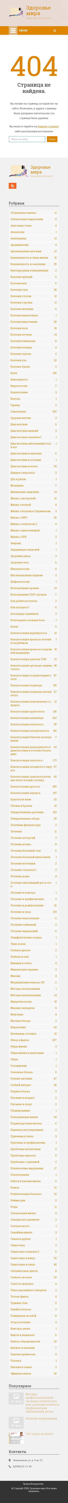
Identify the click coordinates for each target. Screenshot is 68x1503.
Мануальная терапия (33, 969)
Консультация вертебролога (33, 633)
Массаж (33, 976)
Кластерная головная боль (33, 620)
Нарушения (33, 1027)
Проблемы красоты (33, 1155)
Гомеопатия (33, 411)
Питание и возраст (33, 1097)
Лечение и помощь (33, 892)
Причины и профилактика (33, 1142)
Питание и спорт (33, 1104)
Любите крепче (33, 950)
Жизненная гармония (33, 492)
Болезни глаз (33, 289)
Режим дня (33, 1200)
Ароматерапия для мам (33, 251)
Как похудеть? (33, 607)
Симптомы (33, 1245)
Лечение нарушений (33, 931)
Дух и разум (33, 479)
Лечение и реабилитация (33, 905)
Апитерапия (33, 238)
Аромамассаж (33, 244)
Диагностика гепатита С (33, 437)
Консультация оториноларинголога (33, 677)
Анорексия (33, 232)
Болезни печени (33, 334)
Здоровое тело (33, 562)
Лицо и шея (33, 944)
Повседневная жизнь (33, 1117)
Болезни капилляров (33, 315)
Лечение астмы (33, 844)
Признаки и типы (33, 1136)
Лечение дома (33, 876)
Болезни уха (33, 360)
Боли (33, 373)
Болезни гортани (33, 302)
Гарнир (33, 405)
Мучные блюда (33, 1020)
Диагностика (33, 424)
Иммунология (33, 568)
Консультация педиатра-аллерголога (33, 693)
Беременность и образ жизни (33, 257)
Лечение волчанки (33, 863)
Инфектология (33, 581)
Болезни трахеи (33, 353)
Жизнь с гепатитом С (33, 524)
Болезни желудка (33, 309)
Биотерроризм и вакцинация (33, 270)
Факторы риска (33, 1328)
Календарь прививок (33, 613)
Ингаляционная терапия (33, 575)
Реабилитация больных (33, 1194)
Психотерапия (33, 1174)
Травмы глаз (33, 1303)
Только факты (33, 1296)
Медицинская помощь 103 (33, 982)
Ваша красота (33, 379)
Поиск (52, 139)
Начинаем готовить (33, 1033)
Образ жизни (33, 1046)
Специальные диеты (33, 1271)
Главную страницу (48, 126)
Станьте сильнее (33, 1277)
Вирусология (33, 385)
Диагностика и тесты (33, 466)
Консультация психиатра (33, 718)
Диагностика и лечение (33, 459)
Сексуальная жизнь (33, 1213)
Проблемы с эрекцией (33, 1162)
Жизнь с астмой (33, 504)
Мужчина (33, 1014)
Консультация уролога (33, 786)
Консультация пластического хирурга (33, 703)
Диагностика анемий (33, 430)
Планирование (33, 1110)
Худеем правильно (33, 1354)
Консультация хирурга (33, 793)
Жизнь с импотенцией (33, 530)
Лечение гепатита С (33, 870)
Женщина (33, 485)
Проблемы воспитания (33, 1149)
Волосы (33, 398)
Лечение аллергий (33, 837)
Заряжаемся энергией (33, 549)
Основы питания (33, 1078)
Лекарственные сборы (33, 818)
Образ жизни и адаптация (33, 1053)
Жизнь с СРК (33, 536)
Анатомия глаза (33, 225)
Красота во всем (33, 799)
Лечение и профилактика (33, 899)
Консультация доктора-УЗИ (33, 659)
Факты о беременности (33, 1341)
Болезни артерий (33, 276)
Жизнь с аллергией (33, 498)
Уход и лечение (33, 1322)
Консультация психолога (33, 724)
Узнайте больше (33, 1309)
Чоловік (33, 1360)
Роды (33, 1206)
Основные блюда (33, 1072)
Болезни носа (33, 328)
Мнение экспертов (33, 1008)
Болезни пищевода (33, 341)
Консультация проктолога (33, 711)
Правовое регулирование (33, 1129)
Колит (33, 626)
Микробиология (33, 1001)
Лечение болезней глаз (33, 850)
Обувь (33, 1059)
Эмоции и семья (33, 1367)
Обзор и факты (33, 1040)
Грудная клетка (33, 418)
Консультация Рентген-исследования (33, 738)
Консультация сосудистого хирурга (33, 768)
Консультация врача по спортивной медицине (33, 651)
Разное (33, 1187)
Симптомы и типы (33, 1264)
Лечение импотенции (33, 918)
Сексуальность (33, 1226)
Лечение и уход (33, 911)
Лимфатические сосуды (33, 937)
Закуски (33, 543)
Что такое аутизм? (39, 1434)
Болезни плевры (33, 347)
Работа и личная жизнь (33, 1181)
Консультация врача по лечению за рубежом (33, 641)
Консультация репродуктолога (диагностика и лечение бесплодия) (33, 750)
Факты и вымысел (33, 1335)
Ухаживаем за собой (33, 1315)
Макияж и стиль (33, 963)
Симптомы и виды (33, 1258)
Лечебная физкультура (33, 825)
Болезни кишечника (33, 321)
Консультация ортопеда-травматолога (33, 667)
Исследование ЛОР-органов (33, 594)
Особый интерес (33, 1085)
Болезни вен (33, 283)
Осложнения (33, 1065)
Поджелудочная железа (33, 1123)
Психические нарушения (33, 1168)
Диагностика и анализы (33, 453)
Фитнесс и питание (33, 1347)
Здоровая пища (33, 556)
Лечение (33, 831)
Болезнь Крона (33, 366)
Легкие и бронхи (33, 805)
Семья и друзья (33, 1238)
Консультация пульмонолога (33, 730)
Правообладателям (33, 1483)
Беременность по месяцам (33, 264)
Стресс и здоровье (33, 1283)
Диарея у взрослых (33, 472)
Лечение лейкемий (33, 924)
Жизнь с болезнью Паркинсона (33, 511)
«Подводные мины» (33, 212)
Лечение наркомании (41, 1418)
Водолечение (33, 392)
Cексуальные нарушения (33, 219)
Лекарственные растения (33, 812)
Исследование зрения (33, 588)
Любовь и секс (33, 956)
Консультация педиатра (33, 685)
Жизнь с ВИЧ (33, 517)
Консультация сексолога (33, 760)
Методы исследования (33, 988)
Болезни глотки (33, 296)
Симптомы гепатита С (33, 1251)
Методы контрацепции (33, 995)
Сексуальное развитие (33, 1219)
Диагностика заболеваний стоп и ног (33, 445)
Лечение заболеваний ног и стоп (33, 884)
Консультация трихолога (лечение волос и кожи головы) (33, 778)
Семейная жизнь (33, 1232)
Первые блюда (33, 1091)
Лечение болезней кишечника (33, 857)
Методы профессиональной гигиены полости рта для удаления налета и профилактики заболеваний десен (42, 1402)
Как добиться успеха (33, 601)
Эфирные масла (33, 1373)
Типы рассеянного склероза (33, 1290)
